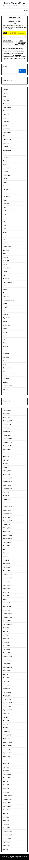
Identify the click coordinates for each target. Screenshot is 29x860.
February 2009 (7, 649)
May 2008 (6, 681)
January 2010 (6, 610)
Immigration (6, 211)
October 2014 (7, 510)
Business (5, 111)
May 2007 (6, 724)
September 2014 (7, 513)
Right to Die (6, 318)
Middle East (6, 268)
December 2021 (7, 421)
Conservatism (7, 132)
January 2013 (6, 517)
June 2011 (6, 553)
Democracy (6, 143)
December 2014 (7, 506)
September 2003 (7, 806)
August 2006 (6, 756)
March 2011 (6, 563)
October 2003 (7, 802)
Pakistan (5, 285)
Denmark (5, 146)
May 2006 (6, 767)
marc (14, 23)
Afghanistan (6, 93)
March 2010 (6, 603)
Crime (4, 136)
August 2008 (6, 670)
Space (4, 339)
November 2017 (7, 442)
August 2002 (6, 845)
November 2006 (7, 745)
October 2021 (7, 424)
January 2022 (6, 417)
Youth (4, 393)
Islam (4, 225)
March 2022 (6, 413)
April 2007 (6, 727)
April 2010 (6, 599)
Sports (5, 343)
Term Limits (6, 357)
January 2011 (6, 570)
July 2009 (5, 631)
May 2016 (6, 492)
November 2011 (7, 538)
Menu (26, 10)
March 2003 (6, 827)
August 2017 (6, 453)
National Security (7, 282)
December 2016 (7, 478)
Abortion (5, 89)
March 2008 (6, 688)
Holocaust (6, 203)
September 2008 (7, 667)
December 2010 (7, 574)
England (5, 164)
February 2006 (7, 774)
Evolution (5, 171)
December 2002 (7, 831)
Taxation (5, 350)
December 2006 (7, 742)
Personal (5, 293)
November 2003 (7, 799)
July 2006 (5, 760)
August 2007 (6, 713)
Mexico (5, 264)
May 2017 (6, 460)
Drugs (5, 153)
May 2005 (6, 788)
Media (5, 253)
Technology (6, 353)
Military (5, 271)
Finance (5, 178)
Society (5, 335)
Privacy (5, 307)
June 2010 (6, 592)
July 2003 (5, 813)
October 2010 (7, 581)
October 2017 (7, 446)
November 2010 (7, 578)
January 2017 (6, 474)
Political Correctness (9, 300)
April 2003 (6, 824)
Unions (5, 375)
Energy (5, 161)
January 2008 (6, 695)
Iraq (4, 221)
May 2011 (6, 556)
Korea (4, 235)
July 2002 (5, 849)
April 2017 (6, 463)
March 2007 (6, 731)
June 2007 (6, 720)
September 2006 (7, 752)
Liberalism (6, 243)
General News (7, 193)
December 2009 (7, 613)
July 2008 (5, 674)
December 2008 (7, 656)
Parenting (6, 289)
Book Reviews (7, 107)
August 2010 (6, 588)
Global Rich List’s (18, 27)
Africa (4, 96)
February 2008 (7, 692)
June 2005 (6, 785)
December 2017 (7, 438)
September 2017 (7, 449)
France (5, 182)
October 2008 (7, 663)
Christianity (6, 121)
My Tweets (6, 278)
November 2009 (7, 617)
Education (6, 157)
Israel (4, 228)
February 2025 (7, 410)
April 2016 (6, 496)
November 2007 (7, 703)
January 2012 (6, 531)
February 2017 (7, 470)
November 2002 (7, 835)
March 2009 (6, 645)
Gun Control (6, 196)
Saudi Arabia (6, 325)
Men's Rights (6, 260)
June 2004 (6, 792)
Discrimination (7, 150)
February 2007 (7, 735)
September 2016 (7, 488)
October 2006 (7, 749)
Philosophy (6, 296)
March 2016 (6, 499)
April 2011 (6, 560)
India (4, 214)
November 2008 (7, 660)
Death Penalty (7, 139)
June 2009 (6, 635)
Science (5, 328)
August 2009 (6, 628)
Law (4, 239)
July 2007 (5, 717)
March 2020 (6, 435)
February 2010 (7, 606)
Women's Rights (7, 385)
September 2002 (7, 842)
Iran (4, 218)
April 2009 (6, 642)
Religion (5, 314)
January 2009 (6, 653)
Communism (6, 128)
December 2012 (7, 521)
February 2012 (7, 528)
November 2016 (7, 481)
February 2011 (7, 567)
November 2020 (7, 431)
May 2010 (6, 595)
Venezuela (6, 378)
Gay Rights (6, 189)
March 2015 (6, 503)
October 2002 (7, 838)
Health (5, 200)
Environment (6, 168)
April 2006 (6, 770)
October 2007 (7, 706)
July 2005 (5, 781)
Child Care (6, 118)
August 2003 (6, 810)
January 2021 (6, 428)
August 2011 (6, 545)
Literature (6, 250)
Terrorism (5, 360)
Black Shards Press (14, 3)
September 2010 (7, 585)
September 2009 (7, 624)
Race (4, 310)
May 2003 (6, 820)
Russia (5, 321)
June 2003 (6, 817)
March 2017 (6, 467)
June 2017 (6, 456)
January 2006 (6, 778)
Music (4, 275)
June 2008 (6, 678)
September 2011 (7, 542)
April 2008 (6, 685)
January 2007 (6, 738)
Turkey (5, 371)
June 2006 (6, 763)
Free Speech (6, 186)
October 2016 (7, 485)
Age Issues (6, 100)
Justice (5, 232)
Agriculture (6, 103)
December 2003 (7, 795)
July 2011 (5, 549)
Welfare (5, 382)
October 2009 (7, 620)
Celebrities (6, 114)
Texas (4, 364)
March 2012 (6, 524)
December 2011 (7, 535)
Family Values (6, 175)
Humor (5, 207)
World (5, 389)
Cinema (5, 125)
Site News (5, 332)
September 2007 (7, 710)
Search (5, 66)
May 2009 (6, 638)
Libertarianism (7, 246)
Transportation (7, 368)
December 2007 (7, 699)
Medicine (5, 257)
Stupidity (5, 346)
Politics (5, 303)
